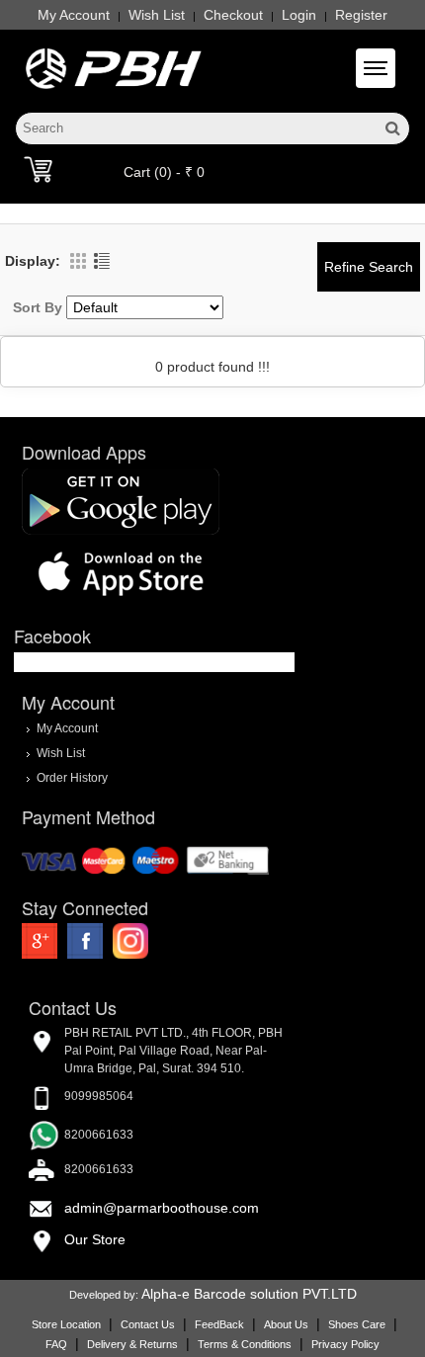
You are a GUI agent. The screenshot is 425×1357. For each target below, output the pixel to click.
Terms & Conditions (245, 1344)
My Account (74, 15)
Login (299, 15)
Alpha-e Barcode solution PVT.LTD (249, 1294)
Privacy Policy (345, 1344)
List (102, 261)
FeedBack (219, 1324)
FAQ (56, 1344)
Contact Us (148, 1324)
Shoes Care (356, 1324)
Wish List (156, 15)
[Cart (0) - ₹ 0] (38, 169)
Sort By (37, 307)
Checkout (233, 15)
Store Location (66, 1324)
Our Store (95, 1239)
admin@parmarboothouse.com (161, 1208)
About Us (286, 1324)
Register (361, 15)
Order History (72, 778)
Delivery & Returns (132, 1344)
